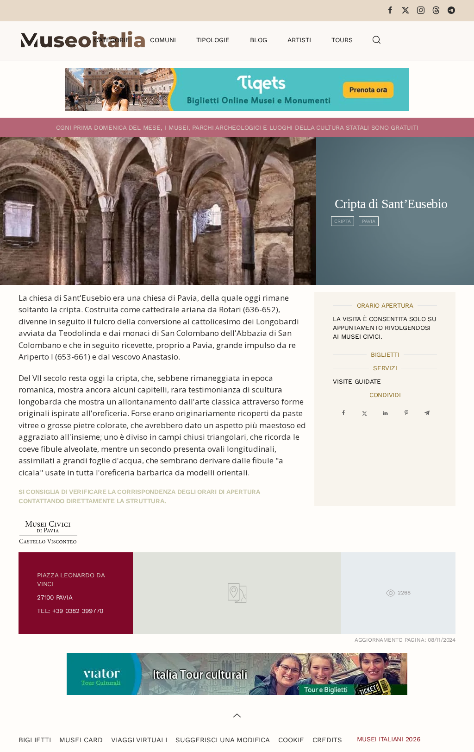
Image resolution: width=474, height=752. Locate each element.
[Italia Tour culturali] (237, 673)
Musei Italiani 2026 (389, 739)
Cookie (291, 740)
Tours (342, 40)
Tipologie (213, 40)
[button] (376, 39)
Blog (258, 40)
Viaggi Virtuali (139, 740)
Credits (327, 740)
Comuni (163, 40)
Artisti (299, 40)
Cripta (342, 221)
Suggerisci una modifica (222, 740)
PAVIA (368, 221)
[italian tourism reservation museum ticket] (237, 89)
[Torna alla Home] (83, 39)
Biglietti (35, 740)
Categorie (112, 40)
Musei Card (81, 740)
